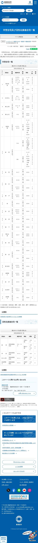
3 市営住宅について (7, 440)
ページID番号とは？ (10, 23)
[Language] (30, 2)
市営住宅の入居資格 (7, 425)
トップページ (9, 41)
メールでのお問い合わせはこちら (24, 507)
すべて (23, 14)
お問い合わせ (5, 485)
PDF (35, 14)
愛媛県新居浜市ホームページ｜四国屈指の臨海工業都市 (6, 2)
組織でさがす (17, 41)
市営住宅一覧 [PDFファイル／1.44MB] (11, 316)
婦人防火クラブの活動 (8, 453)
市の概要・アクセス (7, 479)
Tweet (27, 49)
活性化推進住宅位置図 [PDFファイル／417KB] (13, 374)
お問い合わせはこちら (24, 393)
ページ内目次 (19, 37)
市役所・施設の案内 (7, 482)
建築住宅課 (28, 41)
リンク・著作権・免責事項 (26, 482)
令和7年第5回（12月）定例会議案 (11, 447)
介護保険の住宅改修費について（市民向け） (14, 450)
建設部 (22, 41)
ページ (29, 14)
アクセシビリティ (24, 479)
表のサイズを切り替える (19, 66)
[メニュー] (35, 2)
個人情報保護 (23, 485)
